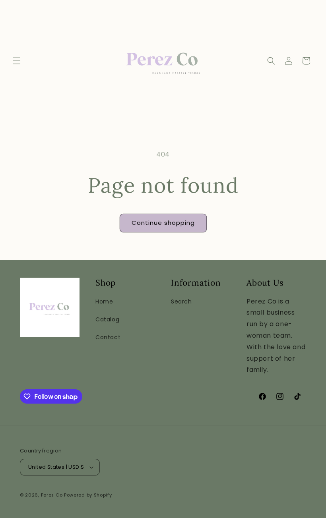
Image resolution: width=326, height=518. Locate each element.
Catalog (107, 319)
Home (104, 301)
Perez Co (52, 495)
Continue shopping (163, 222)
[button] (16, 61)
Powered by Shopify (88, 495)
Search (181, 301)
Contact (107, 337)
